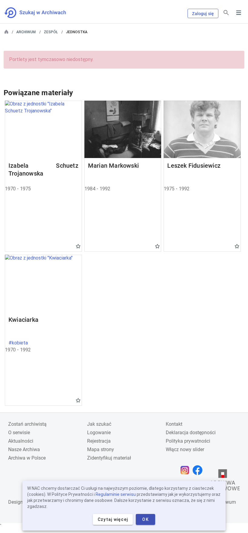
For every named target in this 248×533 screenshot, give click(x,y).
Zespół (51, 32)
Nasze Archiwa (24, 449)
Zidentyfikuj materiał (109, 458)
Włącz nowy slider (185, 449)
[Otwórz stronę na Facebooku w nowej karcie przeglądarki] (199, 470)
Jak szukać (99, 424)
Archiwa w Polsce (27, 458)
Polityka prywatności (188, 441)
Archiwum (26, 32)
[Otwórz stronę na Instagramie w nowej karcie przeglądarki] (186, 470)
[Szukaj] (226, 13)
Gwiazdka (78, 246)
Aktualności (20, 441)
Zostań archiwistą (27, 424)
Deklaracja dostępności (191, 432)
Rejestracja (99, 441)
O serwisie (19, 432)
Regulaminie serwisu (116, 494)
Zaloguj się (203, 13)
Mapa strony (100, 449)
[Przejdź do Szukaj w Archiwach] (41, 12)
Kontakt (174, 424)
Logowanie (99, 432)
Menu (238, 13)
